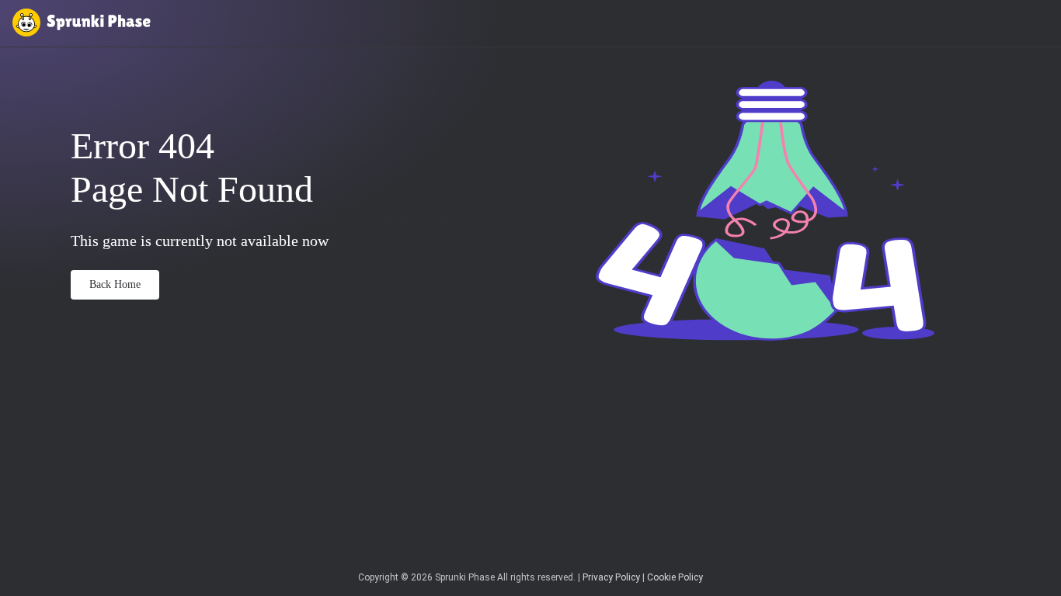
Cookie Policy (675, 577)
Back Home (115, 284)
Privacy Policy (611, 577)
